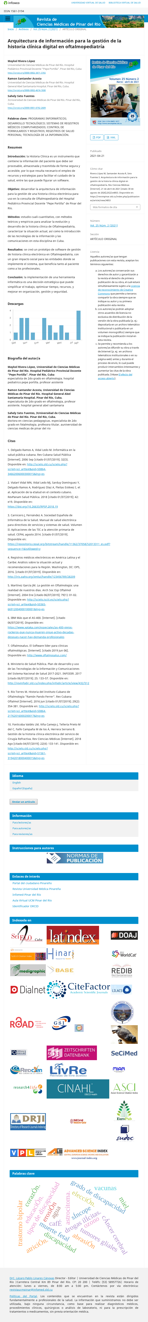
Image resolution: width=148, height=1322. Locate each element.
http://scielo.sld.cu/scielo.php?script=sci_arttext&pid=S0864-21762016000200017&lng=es (43, 711)
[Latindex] (73, 943)
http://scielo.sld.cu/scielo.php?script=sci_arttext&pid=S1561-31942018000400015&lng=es (28, 753)
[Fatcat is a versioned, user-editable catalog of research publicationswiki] (124, 1043)
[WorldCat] (124, 957)
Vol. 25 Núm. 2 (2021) (45, 29)
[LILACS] (121, 993)
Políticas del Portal (23, 1296)
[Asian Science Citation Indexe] (124, 1093)
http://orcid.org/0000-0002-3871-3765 (27, 72)
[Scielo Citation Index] (28, 959)
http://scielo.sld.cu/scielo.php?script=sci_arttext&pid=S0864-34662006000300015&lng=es (37, 469)
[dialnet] (28, 998)
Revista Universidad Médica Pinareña (37, 889)
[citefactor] (78, 998)
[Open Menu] (8, 18)
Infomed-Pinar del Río (27, 894)
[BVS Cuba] (19, 1055)
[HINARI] (60, 958)
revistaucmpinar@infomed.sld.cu (31, 1289)
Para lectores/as (22, 822)
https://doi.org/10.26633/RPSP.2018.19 (33, 506)
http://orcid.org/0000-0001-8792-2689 (27, 108)
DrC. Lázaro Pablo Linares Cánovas (32, 1278)
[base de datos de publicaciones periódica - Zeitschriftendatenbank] (72, 1059)
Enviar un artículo (23, 801)
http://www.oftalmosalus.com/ (47, 655)
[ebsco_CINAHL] (78, 1097)
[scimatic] (79, 1031)
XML (113, 137)
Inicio (11, 29)
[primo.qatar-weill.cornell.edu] (78, 1124)
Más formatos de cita (105, 207)
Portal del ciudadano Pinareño (32, 883)
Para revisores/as (22, 834)
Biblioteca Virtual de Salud (125, 2)
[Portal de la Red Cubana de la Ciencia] (26, 1073)
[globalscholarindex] (59, 1031)
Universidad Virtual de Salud (88, 2)
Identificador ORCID (26, 906)
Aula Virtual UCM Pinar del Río (32, 900)
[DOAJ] (124, 938)
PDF (98, 137)
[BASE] (61, 974)
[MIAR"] (119, 1072)
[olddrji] (28, 1129)
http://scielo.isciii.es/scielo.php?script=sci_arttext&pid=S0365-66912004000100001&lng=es (38, 604)
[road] (28, 1026)
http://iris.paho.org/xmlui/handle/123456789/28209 (41, 576)
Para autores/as (22, 828)
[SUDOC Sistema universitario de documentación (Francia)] (122, 1023)
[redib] (122, 977)
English (17, 782)
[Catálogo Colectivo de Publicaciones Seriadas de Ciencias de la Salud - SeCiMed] (124, 1056)
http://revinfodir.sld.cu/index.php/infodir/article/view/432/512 (48, 683)
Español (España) (22, 788)
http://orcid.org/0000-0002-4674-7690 (27, 90)
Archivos (24, 29)
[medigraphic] (28, 975)
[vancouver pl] (28, 1156)
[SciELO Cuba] (27, 945)
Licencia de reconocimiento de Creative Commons (119, 289)
